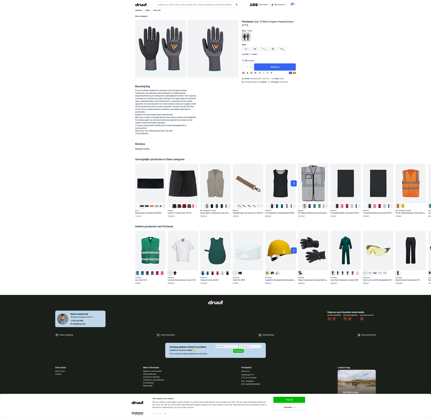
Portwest (247, 21)
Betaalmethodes (149, 374)
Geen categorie (141, 16)
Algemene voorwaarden (152, 371)
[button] (160, 48)
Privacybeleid (148, 383)
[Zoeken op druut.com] (197, 5)
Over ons (157, 10)
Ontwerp (138, 10)
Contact (58, 374)
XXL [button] (282, 49)
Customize (288, 407)
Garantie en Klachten (151, 377)
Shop (148, 10)
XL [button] (273, 49)
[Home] (141, 4)
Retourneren (148, 386)
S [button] (246, 49)
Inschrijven (238, 351)
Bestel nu (275, 67)
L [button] (264, 49)
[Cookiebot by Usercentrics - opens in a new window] (137, 413)
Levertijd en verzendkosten (153, 380)
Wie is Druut (60, 371)
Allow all (289, 400)
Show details (157, 414)
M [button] (255, 49)
